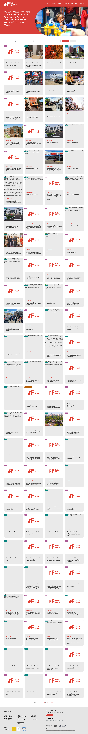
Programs (59, 3)
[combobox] (17, 41)
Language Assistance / (66, 730)
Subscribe (48, 715)
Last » (52, 702)
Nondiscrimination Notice (51, 730)
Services (53, 3)
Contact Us (81, 3)
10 (47, 702)
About (48, 3)
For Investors (66, 3)
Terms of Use (61, 720)
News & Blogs (74, 3)
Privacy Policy (57, 720)
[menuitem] (48, 3)
